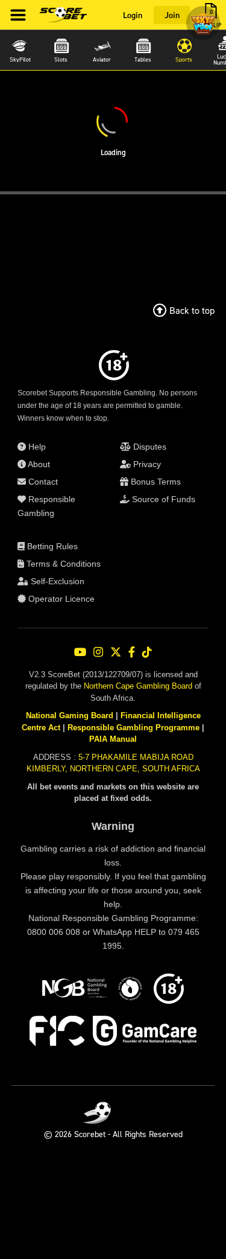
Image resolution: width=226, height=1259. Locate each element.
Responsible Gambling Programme (133, 727)
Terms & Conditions (62, 564)
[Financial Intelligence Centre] (57, 1033)
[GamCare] (145, 1033)
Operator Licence (60, 599)
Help (36, 446)
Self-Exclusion (56, 581)
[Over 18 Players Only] (169, 990)
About (38, 464)
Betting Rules (51, 546)
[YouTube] (80, 651)
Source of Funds (162, 499)
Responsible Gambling (46, 506)
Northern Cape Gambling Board (138, 685)
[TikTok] (147, 651)
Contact (42, 481)
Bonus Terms (154, 481)
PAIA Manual (113, 739)
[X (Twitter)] (115, 651)
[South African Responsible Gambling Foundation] (130, 990)
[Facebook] (131, 651)
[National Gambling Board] (74, 990)
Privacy (146, 464)
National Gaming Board (69, 715)
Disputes (148, 446)
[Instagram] (98, 651)
